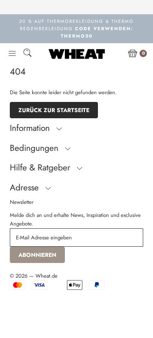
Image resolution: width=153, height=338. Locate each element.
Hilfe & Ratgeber (41, 167)
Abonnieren (37, 255)
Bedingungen (35, 148)
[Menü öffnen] (12, 54)
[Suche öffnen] (27, 54)
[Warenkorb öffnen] (132, 54)
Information (31, 128)
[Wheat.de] (76, 54)
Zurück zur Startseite (53, 110)
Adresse (25, 187)
